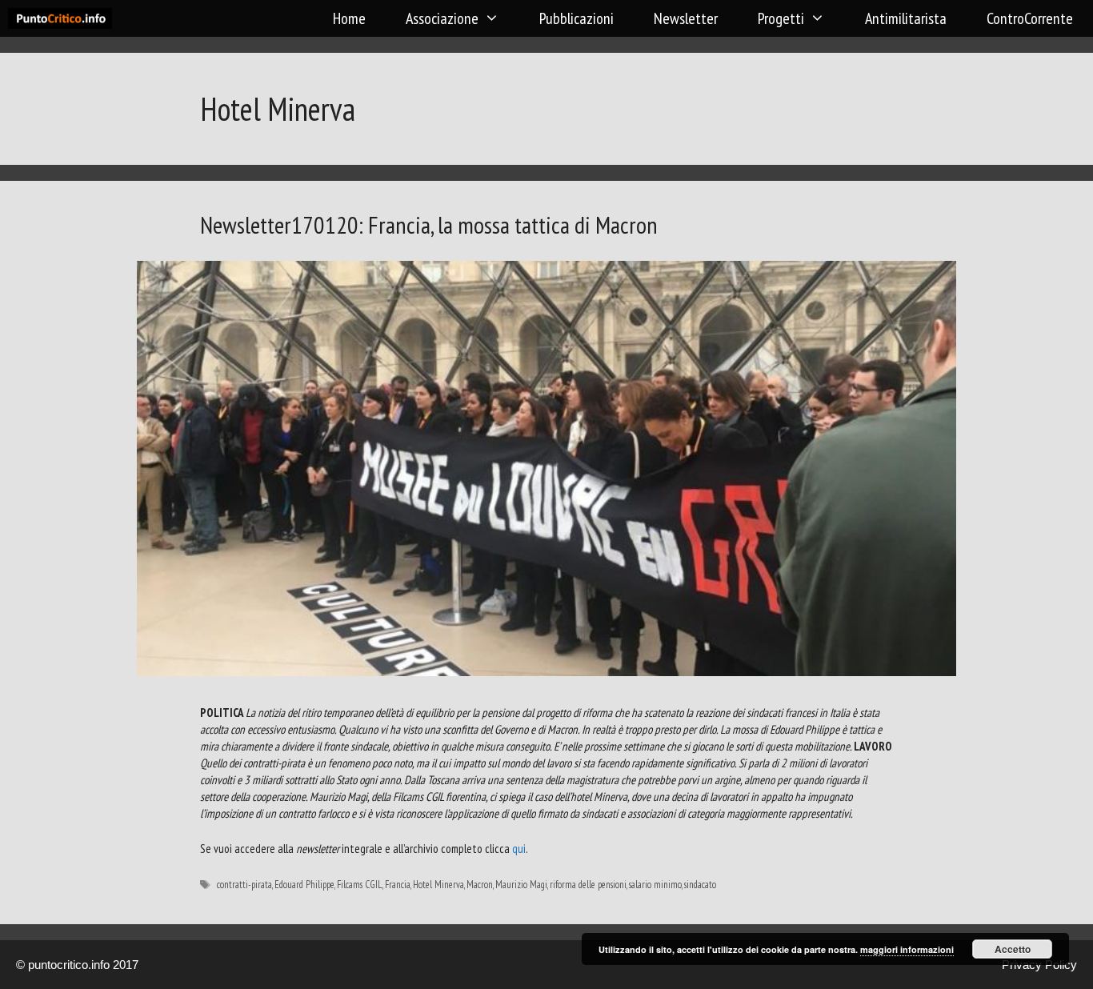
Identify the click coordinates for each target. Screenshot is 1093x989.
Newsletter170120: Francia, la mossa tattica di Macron (429, 224)
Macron (479, 884)
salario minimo (655, 884)
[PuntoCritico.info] (64, 18)
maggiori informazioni (907, 949)
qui (519, 848)
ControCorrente (1030, 18)
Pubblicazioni (576, 18)
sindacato (700, 884)
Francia (397, 884)
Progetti (781, 18)
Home (349, 18)
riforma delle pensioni (588, 884)
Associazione (442, 18)
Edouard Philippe (304, 884)
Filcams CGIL (359, 884)
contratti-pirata (244, 884)
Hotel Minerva (438, 884)
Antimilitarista (906, 18)
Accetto (1013, 949)
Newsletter (686, 18)
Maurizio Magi (521, 884)
